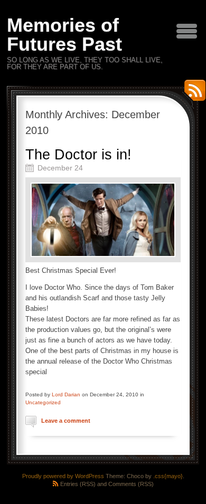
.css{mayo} (168, 476)
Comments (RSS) (131, 484)
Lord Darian (66, 394)
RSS (192, 94)
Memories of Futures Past (64, 34)
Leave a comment (65, 420)
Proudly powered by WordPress (63, 476)
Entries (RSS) (78, 484)
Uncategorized (43, 402)
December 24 (60, 168)
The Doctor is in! (78, 155)
